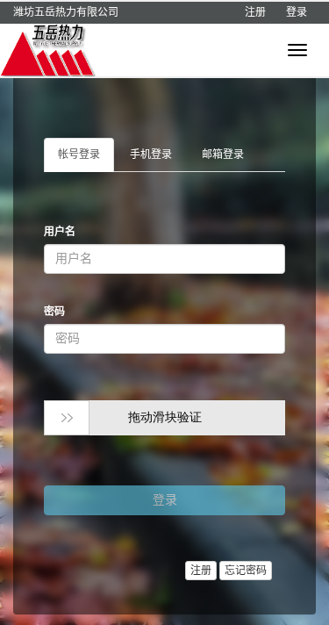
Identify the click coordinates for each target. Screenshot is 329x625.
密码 (54, 311)
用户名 (59, 232)
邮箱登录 (223, 154)
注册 (255, 12)
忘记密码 (246, 570)
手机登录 (151, 154)
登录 (296, 12)
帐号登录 (79, 154)
